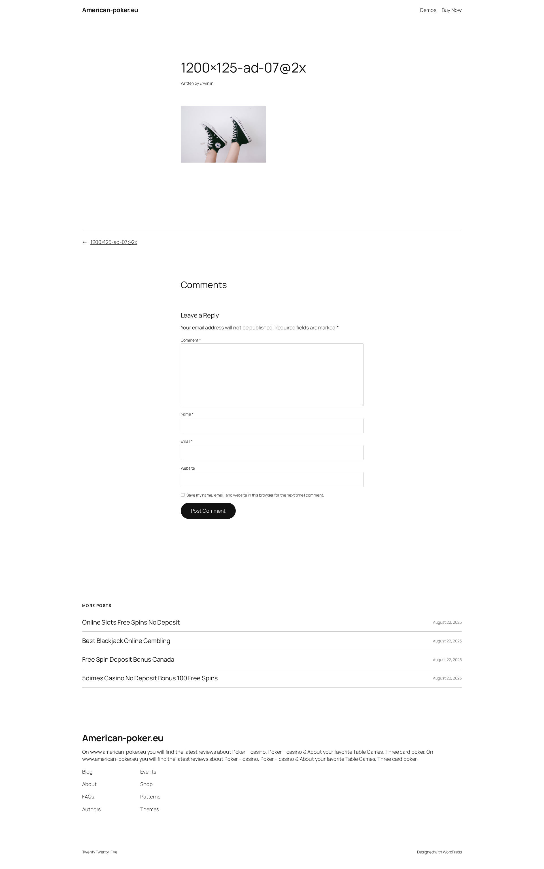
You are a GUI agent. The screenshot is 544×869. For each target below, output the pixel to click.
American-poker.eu (110, 10)
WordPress (452, 852)
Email (187, 441)
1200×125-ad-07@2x (113, 241)
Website (188, 468)
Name (187, 414)
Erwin (204, 83)
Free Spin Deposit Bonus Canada (128, 659)
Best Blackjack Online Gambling (126, 640)
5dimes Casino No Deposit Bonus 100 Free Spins (150, 678)
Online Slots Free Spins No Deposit (131, 622)
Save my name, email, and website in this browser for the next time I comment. (255, 495)
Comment (191, 340)
